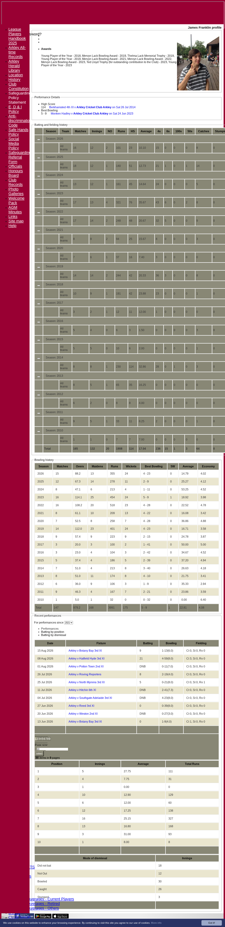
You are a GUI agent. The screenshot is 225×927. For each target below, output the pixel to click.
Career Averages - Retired (37, 903)
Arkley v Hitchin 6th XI (82, 689)
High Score (48, 104)
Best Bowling (49, 110)
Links (12, 216)
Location (15, 75)
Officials (15, 166)
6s (168, 131)
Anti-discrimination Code (20, 120)
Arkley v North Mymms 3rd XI (87, 682)
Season (51, 131)
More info (156, 922)
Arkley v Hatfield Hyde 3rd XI (86, 658)
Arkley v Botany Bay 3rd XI (85, 650)
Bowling (171, 643)
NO (110, 131)
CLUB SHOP (19, 917)
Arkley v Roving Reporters (85, 674)
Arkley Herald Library (14, 66)
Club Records (15, 182)
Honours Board (15, 173)
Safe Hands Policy (18, 132)
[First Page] (38, 736)
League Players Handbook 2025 (17, 36)
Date (50, 643)
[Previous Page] (44, 736)
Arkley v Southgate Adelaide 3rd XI (90, 697)
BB (154, 466)
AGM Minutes (15, 209)
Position (56, 763)
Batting (148, 643)
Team (65, 131)
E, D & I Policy (15, 109)
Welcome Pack (16, 200)
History (14, 79)
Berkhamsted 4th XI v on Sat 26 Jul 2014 (92, 107)
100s (178, 131)
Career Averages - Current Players (44, 899)
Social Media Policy (13, 143)
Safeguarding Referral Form (19, 157)
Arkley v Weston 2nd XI (83, 713)
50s (190, 131)
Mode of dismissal (95, 858)
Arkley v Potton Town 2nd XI (86, 666)
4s (159, 131)
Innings (100, 763)
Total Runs (192, 763)
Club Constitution (18, 86)
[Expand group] (38, 139)
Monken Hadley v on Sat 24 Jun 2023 (92, 113)
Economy (208, 466)
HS (133, 131)
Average (188, 466)
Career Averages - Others (37, 908)
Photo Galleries (16, 191)
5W (173, 466)
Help (12, 225)
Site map (16, 221)
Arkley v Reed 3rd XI (81, 705)
